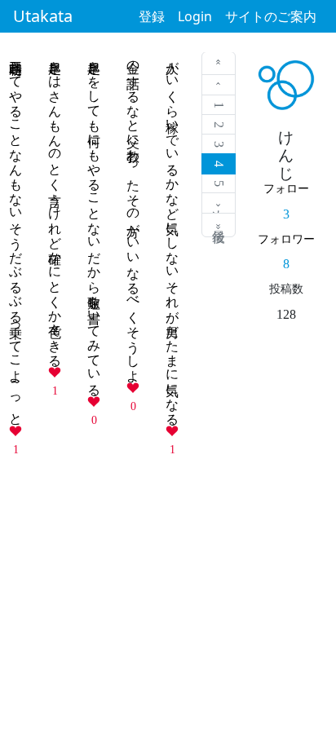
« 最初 (219, 63)
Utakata (43, 16)
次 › (219, 203)
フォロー (286, 188)
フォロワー (286, 238)
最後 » (219, 225)
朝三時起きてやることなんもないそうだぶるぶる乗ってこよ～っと (16, 235)
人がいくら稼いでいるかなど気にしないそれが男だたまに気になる (172, 235)
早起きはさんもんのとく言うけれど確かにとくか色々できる (55, 206)
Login (195, 16)
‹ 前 (219, 85)
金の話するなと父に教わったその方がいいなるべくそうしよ (133, 214)
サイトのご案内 (270, 16)
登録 (152, 16)
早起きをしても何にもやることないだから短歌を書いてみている (94, 221)
